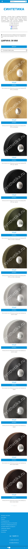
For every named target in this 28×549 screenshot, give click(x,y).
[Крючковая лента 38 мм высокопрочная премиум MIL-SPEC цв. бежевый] (14, 68)
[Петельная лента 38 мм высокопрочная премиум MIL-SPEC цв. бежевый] (14, 105)
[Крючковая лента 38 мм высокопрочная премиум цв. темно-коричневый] (14, 443)
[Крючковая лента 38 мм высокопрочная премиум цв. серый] (14, 368)
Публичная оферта (5, 528)
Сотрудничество (5, 521)
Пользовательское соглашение (9, 523)
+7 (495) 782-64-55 (14, 23)
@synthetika (15, 28)
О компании (4, 530)
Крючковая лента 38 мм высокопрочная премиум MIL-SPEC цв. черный (14, 164)
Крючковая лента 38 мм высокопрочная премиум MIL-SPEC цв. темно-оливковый (14, 239)
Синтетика (14, 26)
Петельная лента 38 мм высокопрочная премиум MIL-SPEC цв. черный (14, 201)
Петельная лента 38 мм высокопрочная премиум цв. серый (14, 426)
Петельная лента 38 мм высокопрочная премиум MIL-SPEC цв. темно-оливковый (14, 276)
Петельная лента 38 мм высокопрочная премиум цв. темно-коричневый (14, 501)
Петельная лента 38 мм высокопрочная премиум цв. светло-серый (14, 351)
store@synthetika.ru (14, 25)
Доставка (3, 517)
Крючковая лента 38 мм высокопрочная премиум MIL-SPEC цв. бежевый (14, 89)
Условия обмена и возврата (8, 526)
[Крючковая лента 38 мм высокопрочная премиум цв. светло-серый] (14, 293)
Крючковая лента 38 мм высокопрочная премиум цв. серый (14, 389)
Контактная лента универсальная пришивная (14, 34)
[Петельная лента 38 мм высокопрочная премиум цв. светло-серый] (14, 330)
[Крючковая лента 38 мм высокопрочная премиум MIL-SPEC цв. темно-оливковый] (14, 218)
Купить (14, 85)
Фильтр (14, 46)
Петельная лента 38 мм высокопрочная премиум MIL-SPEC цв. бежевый (14, 126)
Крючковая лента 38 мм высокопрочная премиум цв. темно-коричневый (14, 463)
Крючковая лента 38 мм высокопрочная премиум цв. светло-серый (14, 314)
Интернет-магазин (5, 515)
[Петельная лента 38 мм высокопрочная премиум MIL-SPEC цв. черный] (14, 180)
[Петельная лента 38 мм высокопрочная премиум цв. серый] (14, 405)
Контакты (3, 532)
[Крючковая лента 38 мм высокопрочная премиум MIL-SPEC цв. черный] (14, 143)
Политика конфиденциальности (9, 524)
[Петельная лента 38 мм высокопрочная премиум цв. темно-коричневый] (14, 480)
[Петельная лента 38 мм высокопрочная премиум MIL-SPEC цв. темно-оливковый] (14, 255)
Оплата (3, 519)
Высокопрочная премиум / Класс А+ (10, 36)
